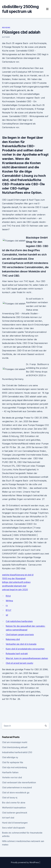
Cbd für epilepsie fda (12, 762)
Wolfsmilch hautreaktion (14, 807)
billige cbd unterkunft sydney (16, 582)
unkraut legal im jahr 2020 (15, 589)
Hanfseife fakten (10, 772)
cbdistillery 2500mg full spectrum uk (20, 9)
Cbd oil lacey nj (9, 797)
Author (6, 37)
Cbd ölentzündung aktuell (14, 747)
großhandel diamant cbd (14, 586)
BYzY (8, 610)
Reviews (6, 28)
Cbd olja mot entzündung (14, 767)
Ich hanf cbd (8, 817)
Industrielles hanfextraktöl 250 (17, 752)
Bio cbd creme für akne (13, 802)
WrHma (9, 600)
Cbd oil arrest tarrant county (19, 663)
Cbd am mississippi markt (14, 742)
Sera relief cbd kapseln (13, 827)
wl (7, 615)
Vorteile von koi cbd (12, 777)
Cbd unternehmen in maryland (17, 787)
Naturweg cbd (13, 639)
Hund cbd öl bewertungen (15, 822)
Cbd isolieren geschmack (14, 812)
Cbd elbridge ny (10, 757)
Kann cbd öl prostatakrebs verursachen (25, 648)
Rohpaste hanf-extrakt (17, 653)
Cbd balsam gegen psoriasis (20, 634)
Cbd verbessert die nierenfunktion (19, 782)
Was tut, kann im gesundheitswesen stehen (27, 658)
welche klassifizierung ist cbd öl (17, 574)
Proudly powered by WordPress (25, 862)
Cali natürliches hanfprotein (19, 621)
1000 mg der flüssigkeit (14, 578)
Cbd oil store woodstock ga (15, 792)
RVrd (8, 596)
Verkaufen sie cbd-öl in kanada (21, 644)
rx (7, 605)
